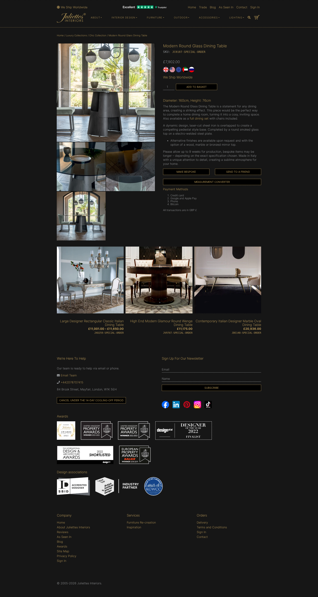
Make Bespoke (186, 171)
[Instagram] (197, 404)
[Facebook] (165, 404)
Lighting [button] (235, 17)
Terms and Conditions (212, 527)
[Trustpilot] (145, 7)
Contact (241, 7)
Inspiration (134, 527)
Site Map (63, 551)
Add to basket (196, 86)
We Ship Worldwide (73, 7)
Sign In (255, 7)
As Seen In (226, 7)
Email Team (69, 375)
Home (192, 7)
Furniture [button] (154, 17)
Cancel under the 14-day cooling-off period (91, 400)
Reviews (62, 532)
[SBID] (73, 486)
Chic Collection (97, 35)
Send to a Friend (238, 171)
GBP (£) (166, 69)
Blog (213, 7)
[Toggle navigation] (249, 17)
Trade (203, 7)
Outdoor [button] (181, 17)
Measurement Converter (212, 181)
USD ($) (172, 69)
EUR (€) (178, 69)
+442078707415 (72, 382)
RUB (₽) (191, 69)
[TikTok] (208, 404)
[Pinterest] (186, 404)
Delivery (202, 522)
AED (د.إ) (185, 69)
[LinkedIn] (176, 404)
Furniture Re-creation (141, 522)
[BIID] (117, 486)
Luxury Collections (76, 35)
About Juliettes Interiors (73, 527)
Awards (62, 546)
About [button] (95, 17)
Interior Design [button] (123, 17)
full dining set (199, 118)
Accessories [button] (208, 17)
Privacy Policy (66, 556)
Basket (257, 17)
